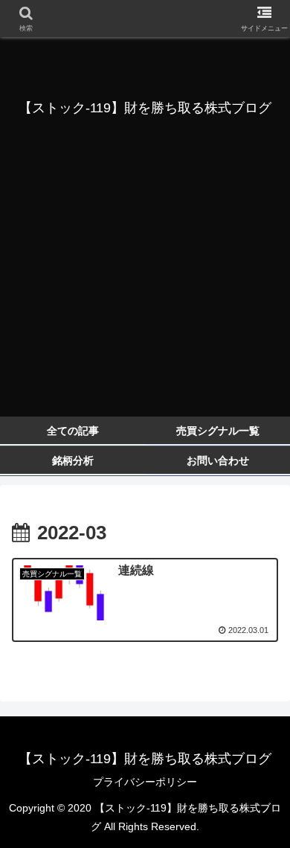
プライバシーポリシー (145, 782)
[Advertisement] (145, 301)
